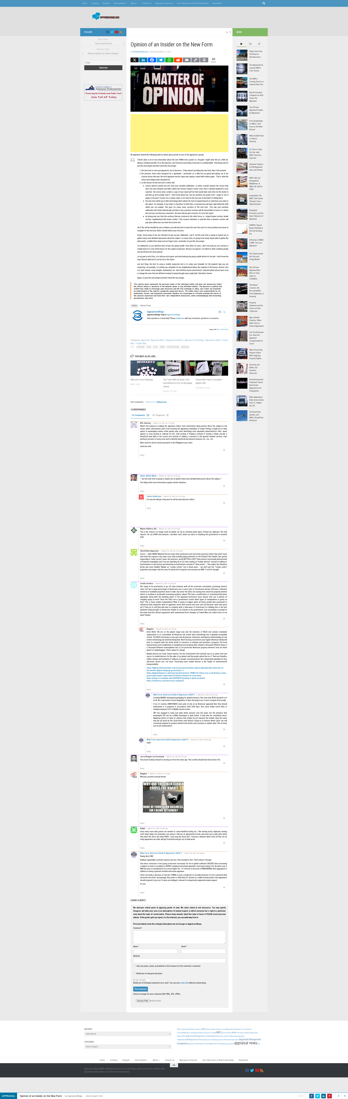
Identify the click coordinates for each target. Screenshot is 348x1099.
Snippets (106, 3)
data (184, 1032)
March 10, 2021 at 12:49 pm (172, 551)
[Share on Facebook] (311, 1096)
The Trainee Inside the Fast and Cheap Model (256, 256)
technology (185, 347)
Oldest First (162, 402)
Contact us (146, 3)
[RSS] (120, 32)
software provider (173, 347)
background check (208, 1040)
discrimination (226, 1033)
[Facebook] (152, 60)
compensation (234, 1040)
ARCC (184, 1036)
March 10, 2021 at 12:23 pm (169, 476)
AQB (211, 1044)
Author (134, 306)
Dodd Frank (217, 1044)
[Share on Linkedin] (323, 1096)
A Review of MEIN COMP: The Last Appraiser (256, 243)
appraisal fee (185, 1029)
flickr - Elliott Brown (222, 329)
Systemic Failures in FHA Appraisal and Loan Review (256, 167)
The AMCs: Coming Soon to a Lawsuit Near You (256, 81)
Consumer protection (243, 1033)
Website (136, 956)
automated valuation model (217, 1029)
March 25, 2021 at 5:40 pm (195, 853)
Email (184, 946)
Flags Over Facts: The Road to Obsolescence (256, 54)
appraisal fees (196, 1039)
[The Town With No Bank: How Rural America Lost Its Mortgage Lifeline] (179, 368)
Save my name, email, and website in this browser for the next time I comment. (168, 966)
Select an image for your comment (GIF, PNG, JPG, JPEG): (157, 994)
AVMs (215, 1036)
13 (230, 32)
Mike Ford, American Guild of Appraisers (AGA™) (174, 694)
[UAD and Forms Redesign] (146, 368)
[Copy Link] (195, 60)
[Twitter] (224, 311)
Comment (137, 928)
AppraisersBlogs (140, 52)
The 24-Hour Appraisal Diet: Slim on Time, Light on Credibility (255, 273)
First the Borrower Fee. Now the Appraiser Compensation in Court (256, 338)
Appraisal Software (174, 340)
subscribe (184, 983)
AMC (218, 1032)
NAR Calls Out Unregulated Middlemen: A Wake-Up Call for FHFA (255, 184)
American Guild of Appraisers (227, 1036)
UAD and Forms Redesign (141, 379)
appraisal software (222, 1040)
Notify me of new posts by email (149, 973)
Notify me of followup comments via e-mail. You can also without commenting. (169, 983)
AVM (234, 1032)
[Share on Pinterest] (329, 1096)
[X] (134, 60)
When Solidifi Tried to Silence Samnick (256, 138)
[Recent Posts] (259, 44)
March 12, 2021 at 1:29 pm (160, 774)
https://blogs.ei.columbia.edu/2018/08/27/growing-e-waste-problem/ (176, 678)
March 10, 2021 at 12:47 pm (174, 496)
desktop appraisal (227, 1044)
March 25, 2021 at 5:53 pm (201, 740)
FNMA (181, 160)
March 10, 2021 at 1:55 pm (166, 583)
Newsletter (217, 3)
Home (84, 3)
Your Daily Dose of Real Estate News (193, 3)
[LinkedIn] (143, 60)
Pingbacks (162, 415)
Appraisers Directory (164, 3)
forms (155, 347)
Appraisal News (157, 340)
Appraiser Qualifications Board (198, 1044)
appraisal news (245, 1043)
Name (136, 946)
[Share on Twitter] (317, 1096)
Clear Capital (190, 1033)
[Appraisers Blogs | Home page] (104, 16)
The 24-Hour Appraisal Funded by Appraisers (256, 110)
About (133, 3)
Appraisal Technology (194, 340)
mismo (148, 186)
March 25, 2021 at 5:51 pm (208, 695)
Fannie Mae (140, 347)
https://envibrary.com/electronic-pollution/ (165, 681)
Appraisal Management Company (199, 1036)
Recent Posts (145, 306)
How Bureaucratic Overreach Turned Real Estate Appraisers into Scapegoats (256, 385)
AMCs (204, 1029)
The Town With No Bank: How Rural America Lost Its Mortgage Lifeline (177, 383)
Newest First (151, 402)
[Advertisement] (214, 17)
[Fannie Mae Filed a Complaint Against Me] (212, 368)
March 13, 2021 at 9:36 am (158, 828)
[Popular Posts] (241, 44)
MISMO (162, 347)
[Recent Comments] (250, 44)
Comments (142, 415)
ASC (258, 1044)
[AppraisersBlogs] (137, 320)
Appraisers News (213, 340)
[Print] (204, 60)
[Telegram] (161, 60)
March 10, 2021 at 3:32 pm (166, 629)
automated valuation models (205, 1033)
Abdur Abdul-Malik (148, 476)
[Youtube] (116, 32)
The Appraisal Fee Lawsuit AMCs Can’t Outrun (256, 68)
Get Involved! (119, 3)
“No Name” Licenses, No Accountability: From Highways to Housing (256, 291)
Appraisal (145, 340)
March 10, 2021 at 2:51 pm (177, 757)
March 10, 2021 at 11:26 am (164, 423)
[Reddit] (178, 60)
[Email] (187, 60)
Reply (142, 455)
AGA (188, 1039)
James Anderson (154, 496)
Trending (95, 3)
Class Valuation (196, 1029)
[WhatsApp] (169, 60)
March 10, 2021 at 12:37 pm (169, 529)
